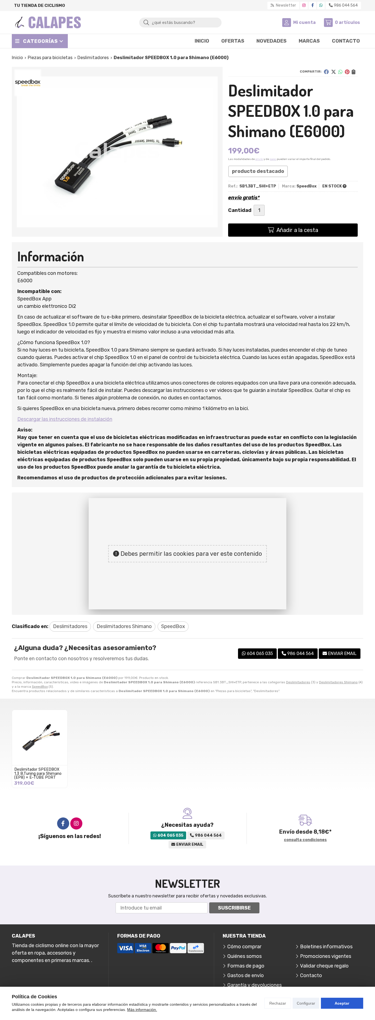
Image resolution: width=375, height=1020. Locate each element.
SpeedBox (40, 687)
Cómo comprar (244, 947)
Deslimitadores (298, 682)
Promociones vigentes (325, 956)
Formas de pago (245, 966)
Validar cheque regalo (324, 966)
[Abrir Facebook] (312, 5)
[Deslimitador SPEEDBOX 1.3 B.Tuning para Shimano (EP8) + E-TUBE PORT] (39, 737)
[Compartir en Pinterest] (347, 71)
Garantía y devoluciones (254, 985)
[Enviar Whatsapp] (321, 5)
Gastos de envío (245, 975)
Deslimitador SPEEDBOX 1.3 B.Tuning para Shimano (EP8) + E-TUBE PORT (37, 773)
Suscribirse (234, 908)
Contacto (311, 975)
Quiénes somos (244, 956)
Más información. (142, 1009)
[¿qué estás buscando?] (180, 22)
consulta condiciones (305, 840)
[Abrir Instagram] (304, 5)
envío (259, 159)
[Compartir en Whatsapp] (340, 71)
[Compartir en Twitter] (333, 71)
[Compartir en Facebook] (326, 71)
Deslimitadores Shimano (338, 682)
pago (273, 159)
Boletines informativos (326, 947)
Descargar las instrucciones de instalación (64, 419)
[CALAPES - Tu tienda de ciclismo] (48, 22)
